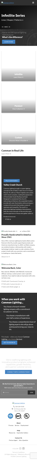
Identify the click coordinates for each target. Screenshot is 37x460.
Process (11, 425)
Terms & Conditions (18, 452)
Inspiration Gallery (22, 433)
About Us (4, 257)
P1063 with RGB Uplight (9, 287)
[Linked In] (23, 449)
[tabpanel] (18, 190)
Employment (24, 425)
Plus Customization (12, 181)
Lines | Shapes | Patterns (11, 20)
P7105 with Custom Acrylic (10, 284)
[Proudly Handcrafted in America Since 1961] (18, 231)
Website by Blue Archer (25, 454)
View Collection (17, 109)
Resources (12, 433)
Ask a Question (23, 440)
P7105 (7, 219)
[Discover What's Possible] (18, 97)
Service (17, 425)
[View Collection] (18, 66)
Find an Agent (13, 440)
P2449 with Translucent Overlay (12, 281)
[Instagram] (20, 449)
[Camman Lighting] (8, 3)
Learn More (18, 77)
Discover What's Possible (17, 140)
